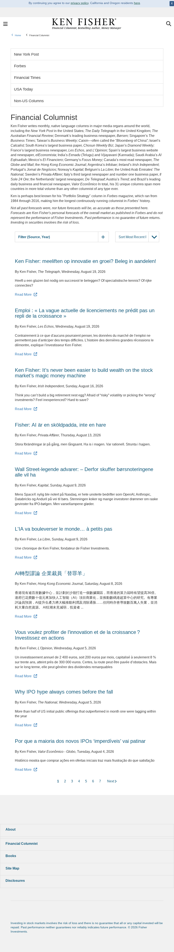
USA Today (23, 89)
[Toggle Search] (168, 24)
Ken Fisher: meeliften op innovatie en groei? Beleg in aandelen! (85, 261)
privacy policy (79, 3)
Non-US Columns (29, 101)
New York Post (26, 54)
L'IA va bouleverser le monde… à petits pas (63, 529)
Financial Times (27, 78)
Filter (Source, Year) (34, 237)
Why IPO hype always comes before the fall (64, 692)
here (137, 3)
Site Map (12, 868)
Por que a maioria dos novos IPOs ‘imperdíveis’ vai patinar (80, 741)
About (10, 829)
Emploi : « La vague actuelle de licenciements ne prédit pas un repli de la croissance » (84, 313)
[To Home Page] (87, 24)
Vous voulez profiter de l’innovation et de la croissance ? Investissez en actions (77, 634)
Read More (23, 294)
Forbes (20, 66)
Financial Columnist (22, 843)
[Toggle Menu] (5, 24)
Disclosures (15, 880)
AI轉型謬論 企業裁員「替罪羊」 (51, 573)
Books (11, 856)
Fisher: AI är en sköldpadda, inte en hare (60, 425)
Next (110, 781)
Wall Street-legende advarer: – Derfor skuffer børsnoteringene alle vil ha (84, 472)
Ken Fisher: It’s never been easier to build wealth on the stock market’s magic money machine (84, 372)
